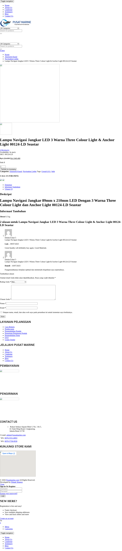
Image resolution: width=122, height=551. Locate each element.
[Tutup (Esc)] (119, 2)
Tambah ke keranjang (8, 169)
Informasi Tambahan (12, 187)
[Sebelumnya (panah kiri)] (4, 275)
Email (3, 308)
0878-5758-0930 (11, 441)
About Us (8, 539)
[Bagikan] (114, 2)
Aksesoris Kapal (11, 57)
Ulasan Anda (5, 299)
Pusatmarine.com (12, 480)
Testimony (9, 544)
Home (7, 55)
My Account (117, 36)
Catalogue (8, 542)
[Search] (1, 33)
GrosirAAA (46, 171)
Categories (9, 529)
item (2, 51)
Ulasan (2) (9, 189)
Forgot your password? (8, 494)
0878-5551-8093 (11, 438)
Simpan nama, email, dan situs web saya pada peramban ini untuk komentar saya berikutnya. (37, 312)
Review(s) (4, 150)
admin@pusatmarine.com (16, 435)
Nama (3, 303)
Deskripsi (8, 185)
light (53, 171)
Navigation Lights (11, 59)
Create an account (6, 518)
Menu (7, 527)
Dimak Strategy (17, 482)
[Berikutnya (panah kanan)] (118, 275)
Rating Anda (5, 282)
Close (2, 484)
